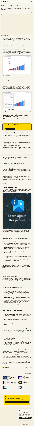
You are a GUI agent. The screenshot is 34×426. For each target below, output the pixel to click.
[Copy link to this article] (32, 12)
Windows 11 (6, 4)
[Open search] (32, 1)
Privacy (24, 424)
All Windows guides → (28, 373)
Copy (30, 154)
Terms (27, 424)
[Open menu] (29, 1)
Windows (2, 4)
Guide (10, 4)
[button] (17, 64)
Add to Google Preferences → (10, 128)
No (30, 367)
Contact (21, 424)
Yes (27, 367)
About (18, 424)
